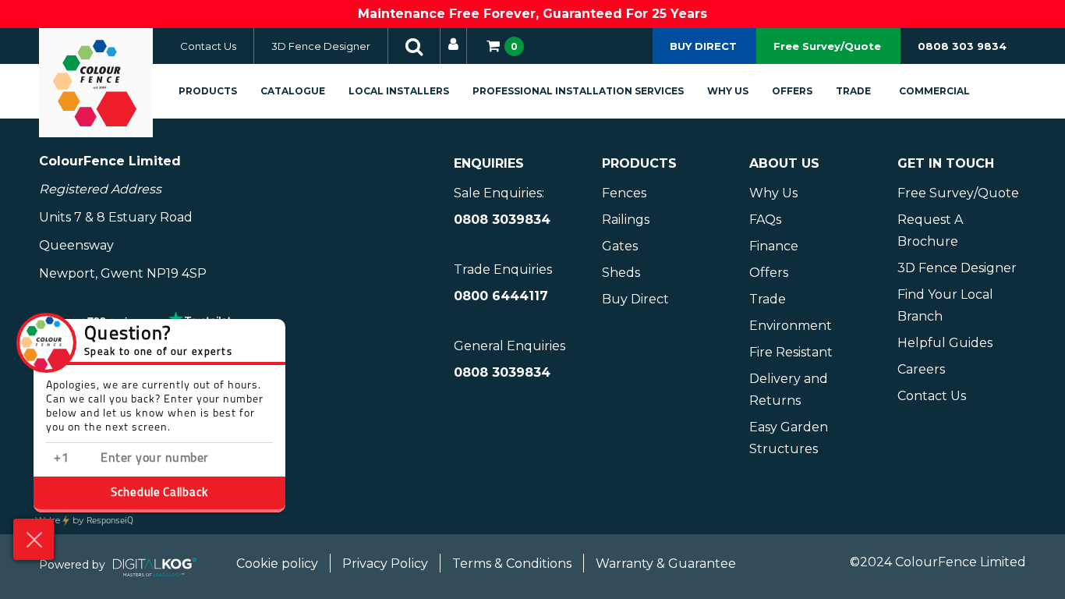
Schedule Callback (159, 493)
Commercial (934, 91)
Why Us (727, 91)
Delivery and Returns (788, 389)
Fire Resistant (791, 352)
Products (208, 91)
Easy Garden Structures (788, 438)
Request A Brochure (930, 230)
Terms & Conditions (511, 563)
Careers (921, 369)
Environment (790, 325)
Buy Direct (635, 299)
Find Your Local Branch (945, 305)
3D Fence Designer (320, 46)
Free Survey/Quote (827, 46)
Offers (792, 91)
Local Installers (399, 91)
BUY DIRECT (703, 46)
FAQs (765, 219)
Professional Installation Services (578, 91)
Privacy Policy (385, 563)
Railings (625, 219)
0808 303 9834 (962, 46)
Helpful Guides (944, 342)
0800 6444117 (501, 296)
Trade (853, 91)
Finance (773, 246)
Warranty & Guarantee (666, 563)
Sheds (621, 272)
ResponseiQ (84, 521)
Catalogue (292, 91)
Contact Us (208, 46)
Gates (620, 246)
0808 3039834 (502, 219)
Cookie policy (277, 563)
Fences (624, 193)
